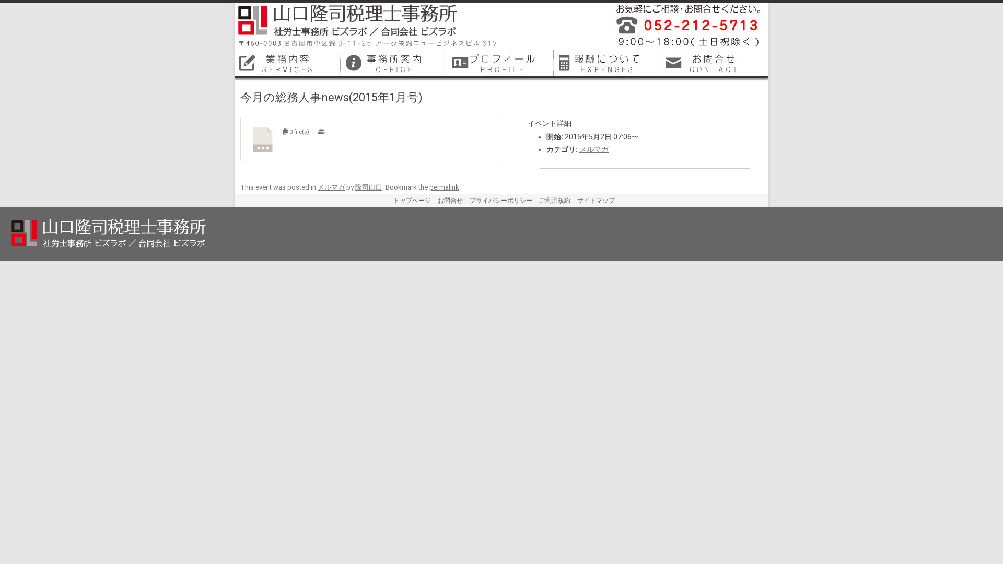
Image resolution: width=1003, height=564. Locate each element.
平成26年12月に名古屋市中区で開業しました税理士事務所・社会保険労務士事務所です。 (684, 26)
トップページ (412, 200)
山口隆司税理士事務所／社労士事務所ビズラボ (368, 26)
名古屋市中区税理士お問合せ (714, 63)
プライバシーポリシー (501, 200)
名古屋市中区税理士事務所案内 (395, 63)
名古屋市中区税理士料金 (608, 63)
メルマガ (594, 149)
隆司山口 (368, 187)
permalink (444, 187)
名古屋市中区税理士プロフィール (501, 63)
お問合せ (450, 200)
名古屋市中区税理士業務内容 (288, 63)
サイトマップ (596, 200)
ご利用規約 (554, 200)
